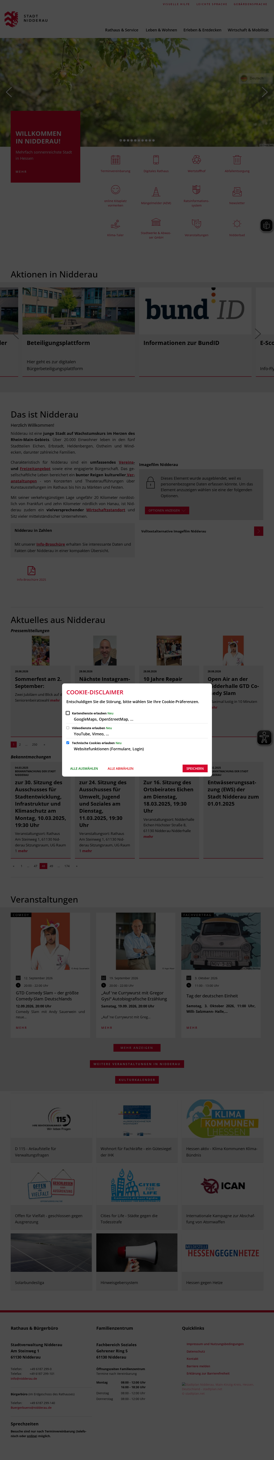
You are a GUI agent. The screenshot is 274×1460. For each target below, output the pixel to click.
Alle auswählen (84, 768)
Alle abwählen (121, 768)
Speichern (195, 768)
